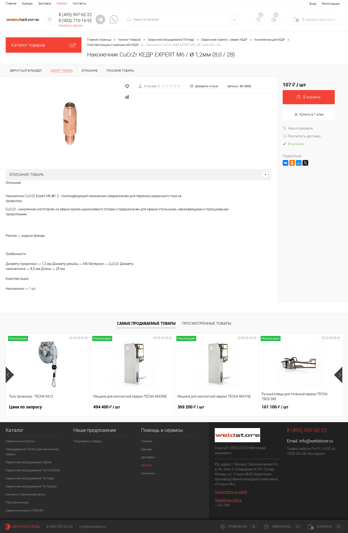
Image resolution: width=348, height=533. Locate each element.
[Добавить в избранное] (127, 86)
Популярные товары (87, 441)
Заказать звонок (71, 25)
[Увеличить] (69, 122)
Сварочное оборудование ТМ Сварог (31, 486)
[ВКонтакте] (285, 163)
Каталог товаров (28, 45)
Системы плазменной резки (25, 494)
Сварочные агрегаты (20, 441)
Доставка (44, 3)
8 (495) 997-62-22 (59, 527)
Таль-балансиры (17, 502)
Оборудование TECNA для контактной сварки (32, 451)
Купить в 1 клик (311, 114)
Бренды (27, 3)
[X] (305, 163)
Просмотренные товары (206, 323)
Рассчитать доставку (304, 136)
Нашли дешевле (300, 128)
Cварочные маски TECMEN (25, 510)
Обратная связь (26, 527)
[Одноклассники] (292, 163)
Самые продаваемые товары (146, 323)
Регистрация (330, 3)
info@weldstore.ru (316, 440)
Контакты (79, 3)
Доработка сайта (228, 500)
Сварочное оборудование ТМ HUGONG (33, 470)
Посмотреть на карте (231, 492)
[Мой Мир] (299, 163)
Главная (11, 3)
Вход (312, 3)
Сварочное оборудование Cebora (28, 462)
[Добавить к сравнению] (127, 97)
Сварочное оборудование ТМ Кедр (30, 478)
